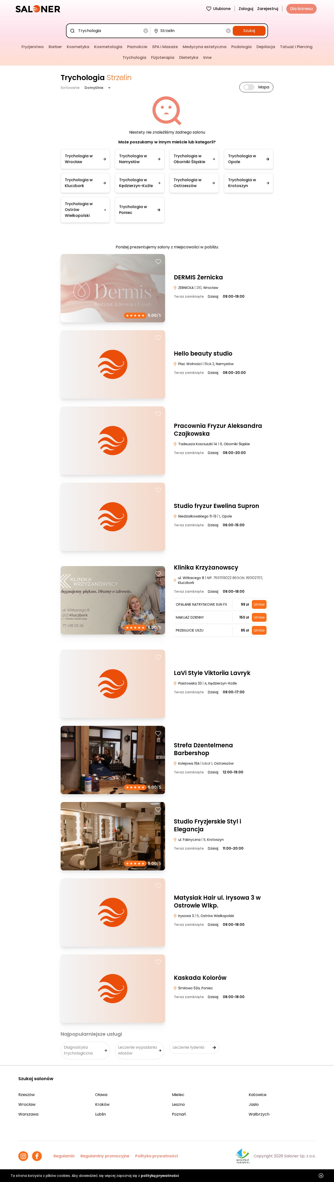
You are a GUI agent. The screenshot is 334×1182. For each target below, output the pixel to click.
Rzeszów (26, 1095)
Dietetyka (188, 57)
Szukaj (249, 30)
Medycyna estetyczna (204, 47)
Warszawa (28, 1114)
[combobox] (109, 31)
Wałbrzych (259, 1114)
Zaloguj (246, 8)
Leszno (178, 1104)
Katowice (258, 1095)
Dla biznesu (301, 8)
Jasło (254, 1104)
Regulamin (64, 1156)
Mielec (178, 1095)
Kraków (102, 1104)
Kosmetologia (108, 47)
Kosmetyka (78, 47)
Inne (207, 57)
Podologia (241, 47)
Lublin (100, 1114)
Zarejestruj (267, 8)
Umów (259, 604)
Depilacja (265, 47)
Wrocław (26, 1104)
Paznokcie (137, 47)
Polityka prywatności (156, 1156)
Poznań (179, 1114)
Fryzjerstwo (33, 47)
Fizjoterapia (162, 57)
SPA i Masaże (165, 47)
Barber (55, 47)
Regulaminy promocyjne (104, 1156)
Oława (101, 1095)
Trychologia (134, 57)
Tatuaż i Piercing (296, 47)
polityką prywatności (160, 1175)
